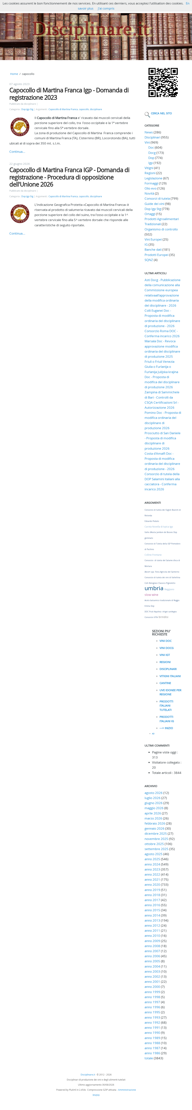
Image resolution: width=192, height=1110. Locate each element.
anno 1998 (152, 997)
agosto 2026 (154, 793)
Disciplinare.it (88, 1074)
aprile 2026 (153, 813)
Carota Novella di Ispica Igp (159, 526)
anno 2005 (152, 961)
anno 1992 (152, 1022)
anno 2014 (152, 915)
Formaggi (151, 183)
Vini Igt (165, 655)
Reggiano (169, 589)
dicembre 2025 (156, 833)
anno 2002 (152, 976)
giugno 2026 (154, 803)
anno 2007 (152, 951)
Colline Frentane (153, 554)
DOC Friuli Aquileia (153, 611)
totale (149, 1058)
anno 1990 (152, 1032)
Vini (147, 142)
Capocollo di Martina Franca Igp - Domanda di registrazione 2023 (69, 93)
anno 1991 (152, 1027)
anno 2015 (152, 910)
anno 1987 (152, 1048)
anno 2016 (152, 905)
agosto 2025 (154, 854)
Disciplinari (152, 137)
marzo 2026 (153, 818)
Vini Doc (166, 641)
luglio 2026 (152, 798)
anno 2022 (152, 874)
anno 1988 (152, 1043)
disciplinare (96, 109)
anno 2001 (152, 981)
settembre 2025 (156, 849)
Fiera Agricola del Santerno (167, 572)
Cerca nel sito (161, 113)
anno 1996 (152, 1007)
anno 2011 (152, 930)
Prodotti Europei (156, 255)
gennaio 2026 (154, 828)
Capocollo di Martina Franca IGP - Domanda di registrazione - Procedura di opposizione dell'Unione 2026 (69, 177)
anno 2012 (152, 925)
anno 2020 (152, 884)
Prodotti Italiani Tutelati (166, 705)
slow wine (151, 595)
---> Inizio (166, 728)
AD (153, 734)
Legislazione (153, 178)
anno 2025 (152, 859)
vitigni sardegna (169, 611)
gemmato (149, 538)
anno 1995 (152, 1012)
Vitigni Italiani (170, 676)
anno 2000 (152, 986)
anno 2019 (152, 890)
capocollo (84, 109)
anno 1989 (152, 1038)
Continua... (17, 151)
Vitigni (149, 168)
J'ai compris (106, 8)
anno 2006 (152, 956)
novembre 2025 (156, 839)
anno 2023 (152, 869)
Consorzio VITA (151, 617)
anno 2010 (152, 935)
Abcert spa (149, 572)
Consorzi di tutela (157, 198)
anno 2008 (152, 946)
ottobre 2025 (154, 844)
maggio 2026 (154, 808)
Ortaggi (150, 214)
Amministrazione (127, 1089)
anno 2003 (152, 971)
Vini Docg (167, 648)
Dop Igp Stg (27, 109)
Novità (149, 193)
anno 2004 (152, 966)
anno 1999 (152, 992)
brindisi (163, 617)
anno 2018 (152, 895)
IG (146, 244)
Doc (151, 147)
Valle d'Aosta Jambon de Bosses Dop (161, 532)
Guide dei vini (154, 204)
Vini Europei (153, 239)
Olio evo (151, 188)
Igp (150, 163)
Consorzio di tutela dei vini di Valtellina (162, 577)
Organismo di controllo (161, 229)
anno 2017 (152, 900)
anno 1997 (152, 1002)
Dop (151, 158)
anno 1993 (152, 1017)
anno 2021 (152, 879)
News (149, 132)
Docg (152, 153)
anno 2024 (152, 864)
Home (14, 74)
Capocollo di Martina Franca (63, 109)
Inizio (96, 1095)
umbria (154, 588)
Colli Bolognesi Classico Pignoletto (160, 583)
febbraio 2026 (155, 823)
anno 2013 (152, 920)
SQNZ (149, 260)
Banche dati (153, 249)
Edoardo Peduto (152, 521)
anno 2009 (152, 941)
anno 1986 (152, 1053)
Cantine (165, 683)
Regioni (150, 173)
